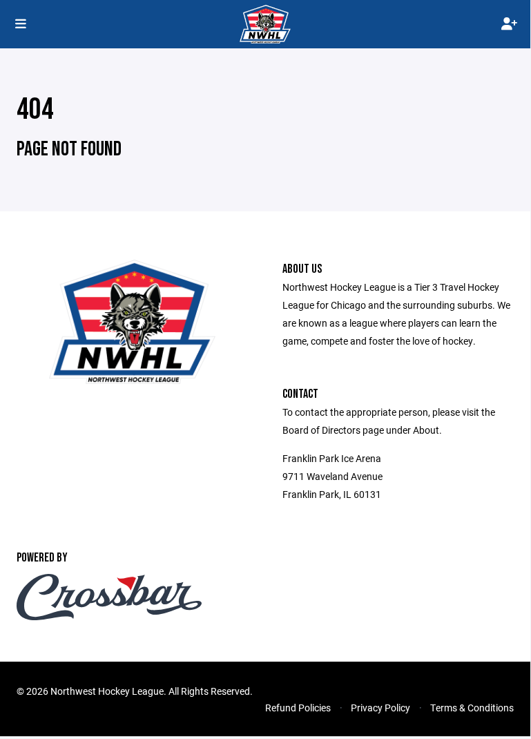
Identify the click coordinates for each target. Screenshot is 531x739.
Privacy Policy (380, 707)
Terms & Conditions (472, 707)
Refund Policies (298, 707)
